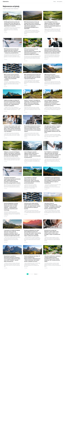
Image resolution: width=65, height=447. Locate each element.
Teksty (54, 1)
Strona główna (59, 1)
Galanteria (6, 1)
